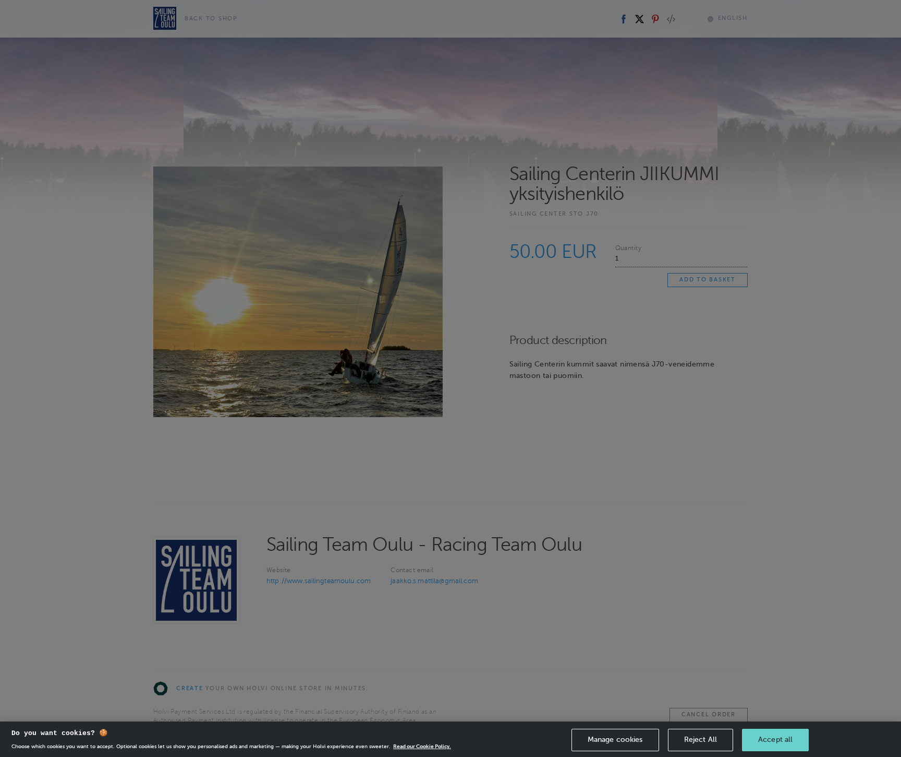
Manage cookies (615, 739)
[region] (450, 739)
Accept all (775, 739)
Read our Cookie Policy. (422, 746)
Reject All (700, 739)
